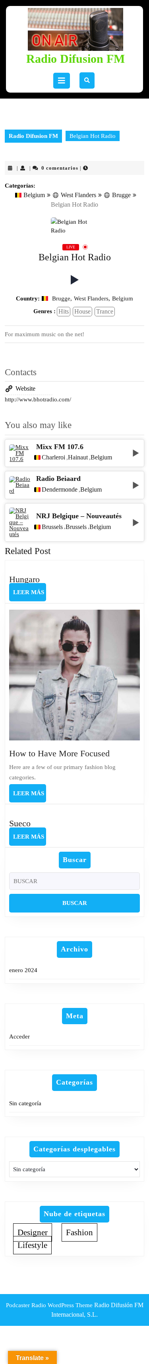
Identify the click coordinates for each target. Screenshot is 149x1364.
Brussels (52, 527)
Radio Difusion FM (75, 58)
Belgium (34, 195)
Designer (32, 1232)
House (82, 311)
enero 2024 (23, 970)
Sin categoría (25, 1103)
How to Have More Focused (59, 753)
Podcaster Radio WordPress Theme (49, 1305)
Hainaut (78, 457)
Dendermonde (59, 489)
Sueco (20, 823)
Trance (104, 311)
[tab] (61, 81)
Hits (63, 311)
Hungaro (24, 579)
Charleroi (53, 457)
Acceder (19, 1036)
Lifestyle (32, 1245)
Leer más (29, 595)
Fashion (79, 1232)
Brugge (121, 195)
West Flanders (78, 195)
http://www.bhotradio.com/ (38, 399)
